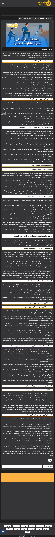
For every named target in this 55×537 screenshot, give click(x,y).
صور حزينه (17, 528)
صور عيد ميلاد (7, 526)
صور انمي (46, 528)
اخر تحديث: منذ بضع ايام (47, 21)
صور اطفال (39, 528)
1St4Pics (28, 531)
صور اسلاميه (9, 528)
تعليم (50, 460)
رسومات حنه (24, 526)
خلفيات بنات (16, 526)
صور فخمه (31, 528)
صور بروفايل (48, 526)
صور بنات (32, 526)
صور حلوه (24, 528)
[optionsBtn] (3, 531)
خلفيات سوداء (40, 526)
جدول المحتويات (46, 49)
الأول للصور (22, 536)
